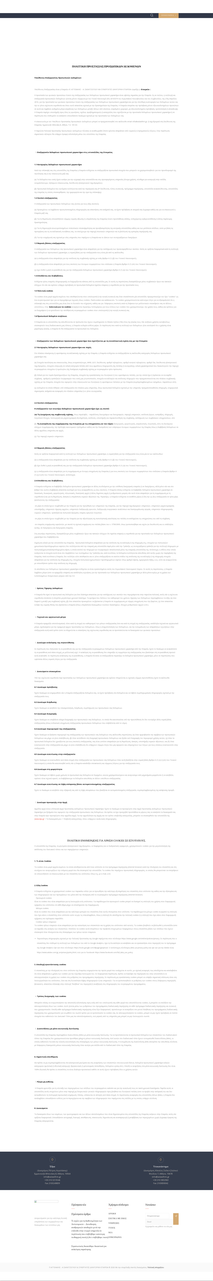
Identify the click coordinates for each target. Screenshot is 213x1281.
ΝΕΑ (110, 1232)
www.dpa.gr (39, 819)
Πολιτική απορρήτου (155, 1267)
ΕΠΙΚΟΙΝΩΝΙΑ (115, 1237)
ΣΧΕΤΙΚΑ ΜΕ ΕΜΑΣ (117, 1218)
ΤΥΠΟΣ (111, 1228)
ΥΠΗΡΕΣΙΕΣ (113, 1223)
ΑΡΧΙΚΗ (112, 1213)
